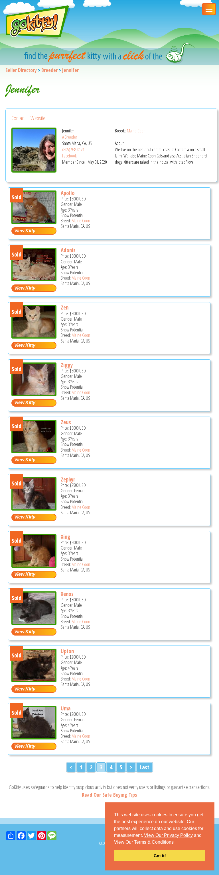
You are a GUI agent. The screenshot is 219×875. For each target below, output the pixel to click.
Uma (65, 708)
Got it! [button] (160, 855)
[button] (176, 842)
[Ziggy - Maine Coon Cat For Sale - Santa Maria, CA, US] (33, 394)
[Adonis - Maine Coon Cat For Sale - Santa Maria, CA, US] (33, 279)
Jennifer (70, 70)
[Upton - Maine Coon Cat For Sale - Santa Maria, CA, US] (33, 680)
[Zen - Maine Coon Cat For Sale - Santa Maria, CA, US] (33, 336)
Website (38, 118)
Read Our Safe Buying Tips (109, 794)
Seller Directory (21, 70)
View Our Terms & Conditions (144, 842)
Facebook (69, 156)
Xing (65, 536)
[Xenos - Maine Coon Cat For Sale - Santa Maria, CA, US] (33, 623)
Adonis (68, 250)
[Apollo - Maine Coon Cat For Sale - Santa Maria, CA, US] (33, 222)
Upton (67, 651)
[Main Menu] (209, 9)
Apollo (68, 193)
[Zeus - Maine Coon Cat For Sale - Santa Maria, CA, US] (33, 451)
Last (144, 767)
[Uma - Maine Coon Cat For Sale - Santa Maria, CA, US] (33, 737)
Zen (64, 307)
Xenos (67, 594)
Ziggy (67, 365)
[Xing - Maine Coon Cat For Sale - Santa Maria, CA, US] (33, 565)
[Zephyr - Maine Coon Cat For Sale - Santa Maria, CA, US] (33, 508)
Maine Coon (136, 131)
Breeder (49, 70)
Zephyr (68, 479)
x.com (103, 843)
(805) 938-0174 (73, 149)
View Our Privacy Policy (168, 835)
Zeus (66, 422)
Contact (18, 118)
